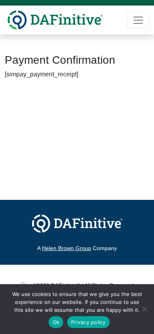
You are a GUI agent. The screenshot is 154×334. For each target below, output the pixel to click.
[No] (144, 309)
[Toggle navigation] (138, 20)
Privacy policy (88, 322)
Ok (56, 322)
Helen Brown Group (66, 248)
